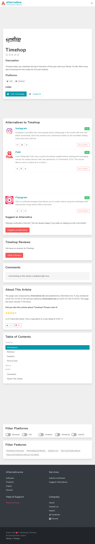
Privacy (17, 538)
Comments (11, 374)
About (51, 502)
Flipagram (21, 197)
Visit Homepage (17, 94)
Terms (8, 538)
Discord (9, 490)
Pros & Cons (12, 360)
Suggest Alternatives (58, 482)
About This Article (15, 378)
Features (11, 356)
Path (18, 152)
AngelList (37, 94)
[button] (92, 3)
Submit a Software (57, 478)
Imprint (52, 510)
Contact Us (54, 506)
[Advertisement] (47, 18)
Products (10, 482)
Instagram (21, 128)
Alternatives (12, 347)
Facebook (55, 514)
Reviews (10, 352)
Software (10, 478)
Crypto (9, 486)
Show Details (83, 145)
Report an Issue (13, 502)
